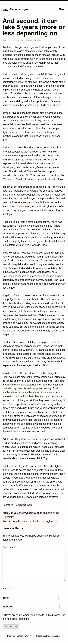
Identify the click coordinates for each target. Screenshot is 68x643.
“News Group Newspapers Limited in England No (30, 521)
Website (7, 606)
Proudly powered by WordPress (21, 635)
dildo (32, 272)
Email (7, 597)
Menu (62, 9)
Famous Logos (19, 9)
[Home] (6, 11)
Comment (9, 547)
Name (7, 588)
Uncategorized (24, 504)
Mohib (37, 40)
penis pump (49, 147)
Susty (45, 635)
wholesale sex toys (13, 392)
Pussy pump (22, 206)
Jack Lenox (55, 635)
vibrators (54, 408)
